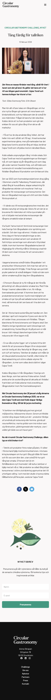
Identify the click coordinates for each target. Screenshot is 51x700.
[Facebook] (19, 489)
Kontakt (25, 684)
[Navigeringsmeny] (45, 5)
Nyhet (43, 27)
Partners (25, 677)
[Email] (31, 489)
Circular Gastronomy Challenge (22, 27)
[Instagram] (29, 658)
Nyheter (25, 673)
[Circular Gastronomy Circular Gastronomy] (11, 5)
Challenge (25, 667)
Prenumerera (25, 604)
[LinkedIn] (25, 658)
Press (25, 680)
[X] (25, 489)
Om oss (25, 670)
